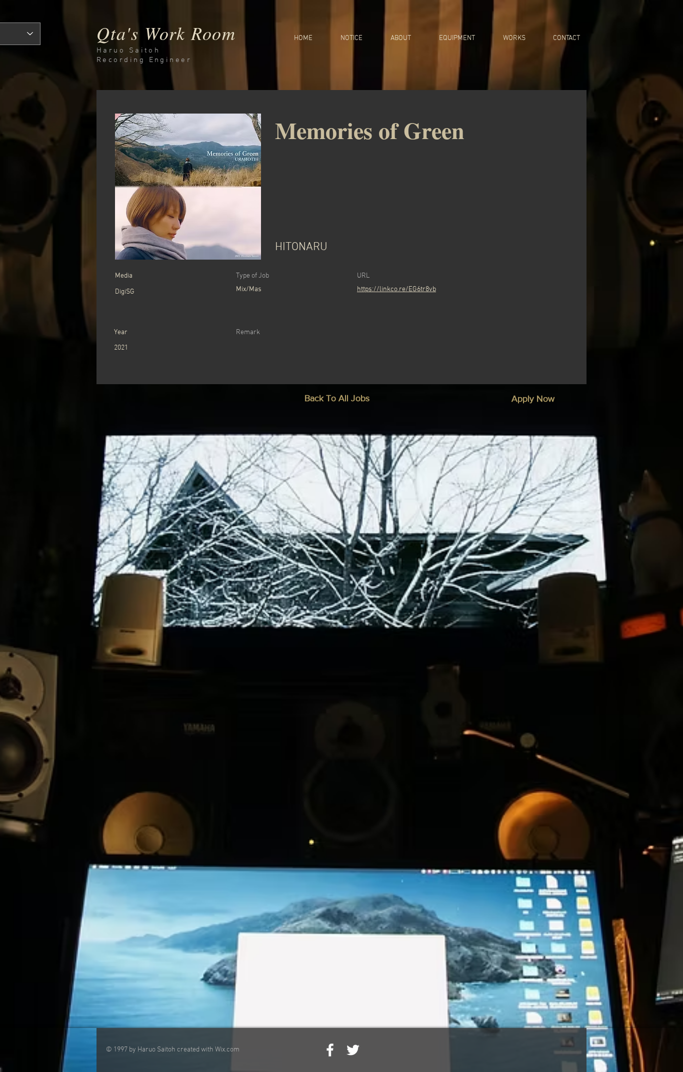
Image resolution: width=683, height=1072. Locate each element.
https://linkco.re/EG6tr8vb (396, 289)
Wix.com (227, 1049)
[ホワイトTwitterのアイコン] (353, 1049)
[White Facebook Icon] (330, 1049)
